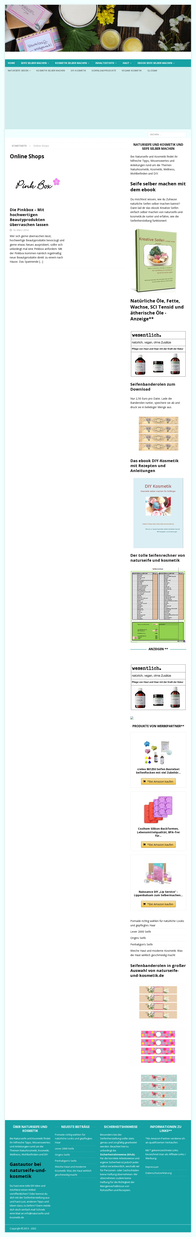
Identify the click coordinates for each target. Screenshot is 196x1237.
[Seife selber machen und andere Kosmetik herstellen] (98, 49)
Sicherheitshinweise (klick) (117, 1154)
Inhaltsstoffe (104, 63)
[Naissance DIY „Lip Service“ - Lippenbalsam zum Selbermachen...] (158, 873)
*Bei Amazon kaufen (160, 781)
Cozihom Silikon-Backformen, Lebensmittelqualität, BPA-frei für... (158, 832)
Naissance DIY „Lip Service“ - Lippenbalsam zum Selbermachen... (158, 893)
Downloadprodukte (104, 70)
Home (11, 63)
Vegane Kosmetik (132, 70)
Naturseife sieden (18, 70)
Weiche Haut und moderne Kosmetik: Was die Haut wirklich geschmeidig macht (73, 1170)
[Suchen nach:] (167, 134)
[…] (41, 261)
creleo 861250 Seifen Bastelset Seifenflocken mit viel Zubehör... (158, 770)
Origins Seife (138, 938)
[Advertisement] (98, 102)
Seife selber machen (34, 63)
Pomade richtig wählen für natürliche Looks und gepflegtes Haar (73, 1138)
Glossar (152, 70)
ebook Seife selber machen (155, 63)
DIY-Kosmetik (78, 70)
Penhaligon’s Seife (141, 944)
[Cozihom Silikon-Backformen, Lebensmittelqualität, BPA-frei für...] (158, 810)
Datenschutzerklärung (158, 1173)
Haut (126, 63)
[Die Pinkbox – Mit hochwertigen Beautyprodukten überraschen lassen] (38, 184)
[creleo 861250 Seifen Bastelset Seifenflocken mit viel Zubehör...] (158, 750)
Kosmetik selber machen (71, 63)
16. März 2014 (21, 230)
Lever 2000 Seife (140, 931)
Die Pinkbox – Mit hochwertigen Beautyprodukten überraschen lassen (29, 217)
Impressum (151, 1167)
